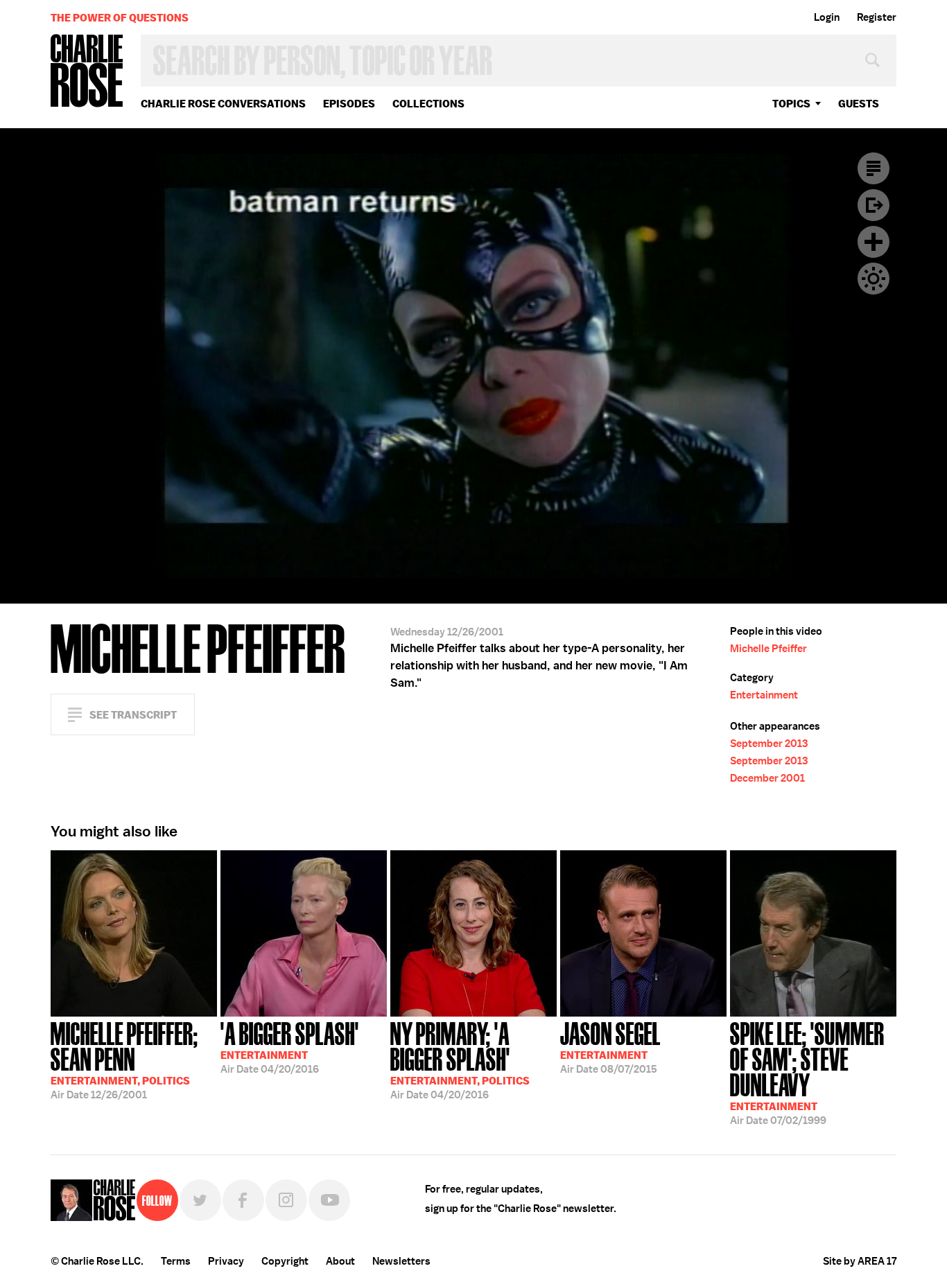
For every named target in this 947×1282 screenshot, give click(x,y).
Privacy (226, 1261)
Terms (176, 1261)
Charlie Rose (87, 71)
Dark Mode (873, 279)
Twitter (200, 1200)
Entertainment (764, 695)
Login (827, 17)
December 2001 (767, 778)
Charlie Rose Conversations (223, 103)
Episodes (349, 103)
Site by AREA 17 (859, 1261)
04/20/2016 (289, 1046)
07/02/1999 (807, 1072)
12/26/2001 (124, 1059)
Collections (428, 103)
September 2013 (769, 743)
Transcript (873, 168)
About (340, 1261)
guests (858, 103)
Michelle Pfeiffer (768, 649)
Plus (873, 242)
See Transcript (133, 714)
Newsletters (401, 1261)
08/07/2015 (610, 1046)
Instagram (286, 1200)
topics (791, 103)
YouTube (329, 1200)
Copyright (285, 1261)
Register (876, 17)
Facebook (243, 1200)
